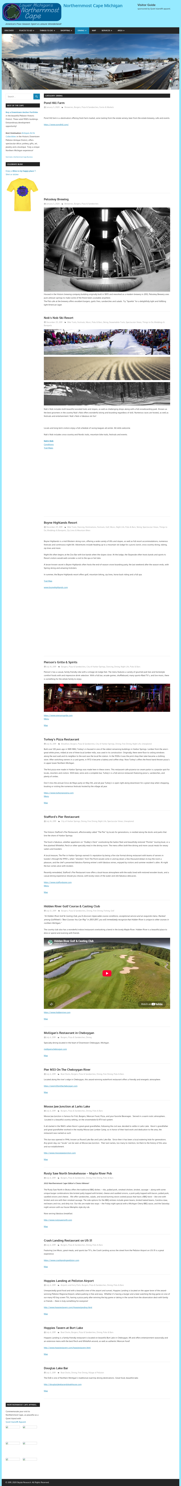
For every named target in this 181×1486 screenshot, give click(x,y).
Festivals (81, 322)
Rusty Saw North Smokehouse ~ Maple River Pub (78, 1173)
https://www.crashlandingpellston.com (61, 1260)
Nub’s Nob (48, 441)
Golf (107, 527)
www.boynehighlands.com (56, 587)
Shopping (65, 30)
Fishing (107, 911)
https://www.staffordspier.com (58, 882)
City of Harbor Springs (96, 667)
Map (94, 30)
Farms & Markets (106, 107)
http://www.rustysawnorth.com (58, 1220)
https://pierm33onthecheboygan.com (60, 1086)
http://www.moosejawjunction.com (60, 1153)
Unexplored (147, 744)
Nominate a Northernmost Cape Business (19, 157)
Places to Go (25, 30)
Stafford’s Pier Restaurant (62, 816)
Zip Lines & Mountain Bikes (78, 530)
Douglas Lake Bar (56, 1368)
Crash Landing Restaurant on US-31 (68, 1240)
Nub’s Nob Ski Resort (58, 317)
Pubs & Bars (97, 322)
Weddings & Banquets (56, 530)
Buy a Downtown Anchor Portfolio (22, 112)
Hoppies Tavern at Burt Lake (63, 1328)
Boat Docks (65, 1074)
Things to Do (46, 30)
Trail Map (48, 581)
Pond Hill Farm (54, 103)
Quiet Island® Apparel (16, 1422)
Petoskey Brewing (56, 199)
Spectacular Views (134, 322)
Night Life (120, 527)
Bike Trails (71, 322)
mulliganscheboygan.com (55, 1049)
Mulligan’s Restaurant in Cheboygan (69, 1033)
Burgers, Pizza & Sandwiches (86, 107)
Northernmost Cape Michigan (93, 5)
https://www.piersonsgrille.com (58, 715)
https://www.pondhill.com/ (56, 124)
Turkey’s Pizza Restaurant (61, 739)
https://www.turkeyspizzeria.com (59, 793)
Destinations (90, 527)
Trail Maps (48, 448)
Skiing (105, 322)
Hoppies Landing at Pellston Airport (69, 1281)
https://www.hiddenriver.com (57, 1012)
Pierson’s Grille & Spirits (60, 662)
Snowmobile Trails (117, 322)
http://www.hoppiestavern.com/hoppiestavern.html (67, 1347)
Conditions (49, 444)
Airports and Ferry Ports (71, 1285)
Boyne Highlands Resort (60, 522)
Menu (46, 719)
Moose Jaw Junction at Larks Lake (67, 1106)
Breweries (69, 107)
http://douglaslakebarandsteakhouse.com (62, 1384)
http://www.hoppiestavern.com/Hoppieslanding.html (68, 1307)
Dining (81, 30)
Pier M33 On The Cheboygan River (67, 1069)
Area (120, 30)
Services (106, 30)
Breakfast (65, 744)
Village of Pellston (96, 1372)
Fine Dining (127, 744)
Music (88, 322)
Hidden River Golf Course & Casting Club (72, 906)
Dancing (80, 527)
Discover (9, 30)
